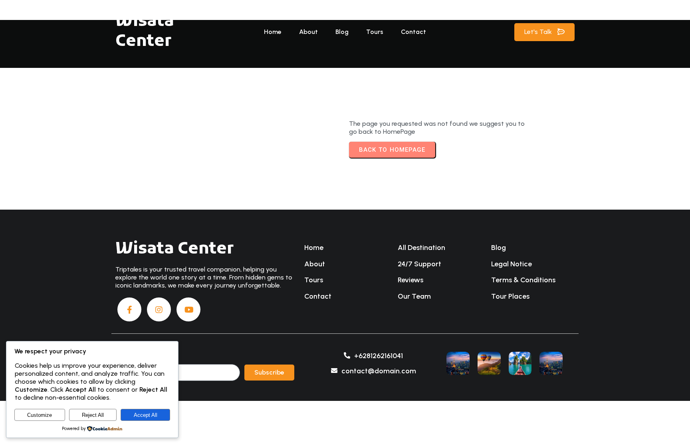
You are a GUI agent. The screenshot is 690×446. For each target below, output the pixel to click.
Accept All (145, 415)
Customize (39, 415)
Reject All (93, 415)
